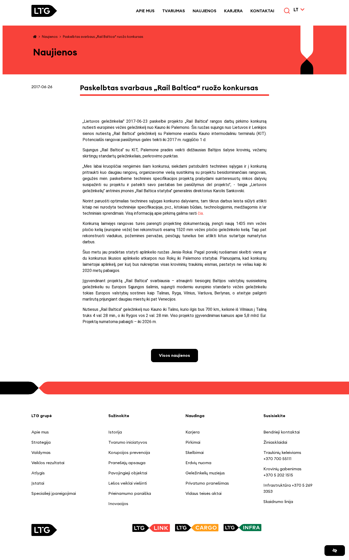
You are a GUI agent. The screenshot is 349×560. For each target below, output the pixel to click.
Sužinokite (118, 415)
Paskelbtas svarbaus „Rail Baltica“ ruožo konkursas (103, 37)
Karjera (233, 10)
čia (200, 213)
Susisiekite (274, 415)
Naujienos (204, 10)
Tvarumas (173, 10)
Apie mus (145, 10)
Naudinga (194, 415)
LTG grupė (41, 415)
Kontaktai (262, 10)
